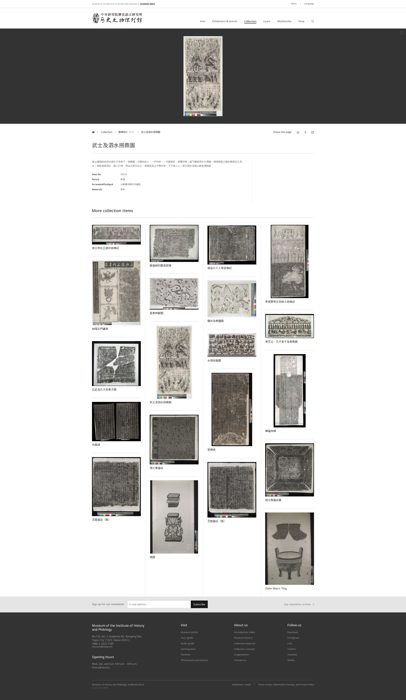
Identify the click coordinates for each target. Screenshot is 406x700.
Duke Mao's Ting (276, 588)
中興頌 (96, 445)
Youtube (292, 654)
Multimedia (284, 21)
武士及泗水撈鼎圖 (150, 132)
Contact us (240, 660)
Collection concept (244, 648)
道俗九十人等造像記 (219, 268)
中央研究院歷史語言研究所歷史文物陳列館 (117, 18)
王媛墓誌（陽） (101, 520)
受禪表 (211, 450)
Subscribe (199, 604)
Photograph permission (194, 660)
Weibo (291, 660)
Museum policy (189, 632)
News (294, 3)
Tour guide (187, 637)
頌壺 (152, 557)
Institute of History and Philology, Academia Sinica (118, 684)
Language (309, 3)
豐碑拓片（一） (126, 132)
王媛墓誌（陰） (216, 521)
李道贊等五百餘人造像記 (280, 302)
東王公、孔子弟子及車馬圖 (281, 341)
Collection (250, 21)
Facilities (185, 654)
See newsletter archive (297, 604)
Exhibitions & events (224, 21)
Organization (241, 654)
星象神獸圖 (156, 313)
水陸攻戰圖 (214, 360)
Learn (266, 21)
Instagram (293, 637)
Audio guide (187, 643)
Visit (202, 21)
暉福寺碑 (270, 431)
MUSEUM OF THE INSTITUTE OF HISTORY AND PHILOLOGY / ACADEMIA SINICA (123, 4)
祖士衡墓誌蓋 (273, 500)
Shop (301, 21)
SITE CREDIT (104, 688)
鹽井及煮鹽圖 (215, 321)
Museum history (243, 637)
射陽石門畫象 (100, 329)
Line (289, 643)
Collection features (244, 643)
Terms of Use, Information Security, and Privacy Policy (286, 684)
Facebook (292, 632)
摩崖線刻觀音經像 (160, 265)
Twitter (291, 648)
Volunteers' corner (241, 684)
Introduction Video (244, 632)
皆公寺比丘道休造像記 (105, 248)
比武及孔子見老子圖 (104, 389)
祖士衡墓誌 (156, 468)
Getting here (188, 648)
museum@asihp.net (102, 646)
